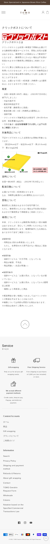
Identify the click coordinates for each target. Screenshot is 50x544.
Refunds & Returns (12, 473)
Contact (6, 483)
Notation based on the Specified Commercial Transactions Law (13, 508)
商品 (5, 426)
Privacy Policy (9, 461)
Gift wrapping (9, 431)
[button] (3, 12)
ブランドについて (11, 436)
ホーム (6, 422)
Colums (6, 500)
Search (6, 456)
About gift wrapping (12, 478)
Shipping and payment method (13, 467)
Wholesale (8, 495)
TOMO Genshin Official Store (21, 539)
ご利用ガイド (9, 441)
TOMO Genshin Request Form (10, 489)
